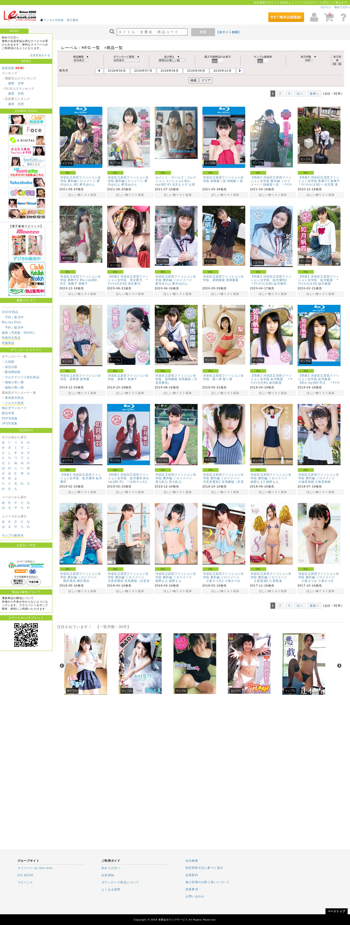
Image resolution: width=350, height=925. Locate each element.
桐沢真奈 (83, 581)
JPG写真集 (10, 423)
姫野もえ (272, 481)
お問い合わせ (194, 896)
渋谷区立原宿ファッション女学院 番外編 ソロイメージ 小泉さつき (318, 577)
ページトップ (336, 911)
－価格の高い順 (13, 387)
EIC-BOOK (26, 875)
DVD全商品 (10, 312)
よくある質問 (110, 889)
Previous (62, 666)
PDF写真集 (10, 418)
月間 (21, 83)
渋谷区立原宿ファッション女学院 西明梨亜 (223, 278)
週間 (11, 83)
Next (339, 666)
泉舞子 (83, 283)
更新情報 (8, 68)
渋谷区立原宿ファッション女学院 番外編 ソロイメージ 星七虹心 (175, 478)
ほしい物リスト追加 (82, 194)
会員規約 (191, 875)
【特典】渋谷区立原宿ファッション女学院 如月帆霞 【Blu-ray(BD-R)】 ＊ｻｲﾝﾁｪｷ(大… (319, 381)
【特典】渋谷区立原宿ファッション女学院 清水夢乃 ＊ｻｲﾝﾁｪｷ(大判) (128, 280)
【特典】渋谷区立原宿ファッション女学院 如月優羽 (80, 476)
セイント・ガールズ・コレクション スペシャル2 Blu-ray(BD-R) (175, 181)
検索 (203, 32)
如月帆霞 (324, 283)
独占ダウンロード (14, 408)
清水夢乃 (134, 283)
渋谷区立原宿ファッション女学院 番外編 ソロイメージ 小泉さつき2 (223, 577)
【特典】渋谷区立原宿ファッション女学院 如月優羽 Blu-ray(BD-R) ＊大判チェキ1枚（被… (129, 480)
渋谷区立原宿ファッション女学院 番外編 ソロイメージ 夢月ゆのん (175, 280)
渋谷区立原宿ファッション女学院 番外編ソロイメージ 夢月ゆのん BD (80, 181)
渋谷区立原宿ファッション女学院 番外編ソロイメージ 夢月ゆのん (128, 181)
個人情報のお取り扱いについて (207, 882)
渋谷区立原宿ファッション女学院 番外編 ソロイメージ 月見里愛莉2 (223, 478)
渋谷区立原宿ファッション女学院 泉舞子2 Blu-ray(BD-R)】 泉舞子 (80, 280)
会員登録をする (40, 55)
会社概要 (191, 860)
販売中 (19, 317)
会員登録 (107, 875)
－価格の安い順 (13, 382)
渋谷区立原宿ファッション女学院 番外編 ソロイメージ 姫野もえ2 (271, 478)
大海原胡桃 (323, 481)
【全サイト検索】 (228, 32)
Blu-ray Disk (11, 322)
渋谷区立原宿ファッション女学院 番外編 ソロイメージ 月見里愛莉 (128, 577)
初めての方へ (342, 7)
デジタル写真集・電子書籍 (61, 20)
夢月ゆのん (87, 184)
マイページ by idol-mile (35, 868)
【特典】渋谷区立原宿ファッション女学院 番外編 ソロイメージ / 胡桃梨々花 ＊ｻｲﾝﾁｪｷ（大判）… (271, 183)
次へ (300, 93)
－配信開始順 (11, 372)
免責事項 (191, 889)
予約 (8, 317)
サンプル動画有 (13, 535)
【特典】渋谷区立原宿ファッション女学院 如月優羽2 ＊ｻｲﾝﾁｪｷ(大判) (271, 280)
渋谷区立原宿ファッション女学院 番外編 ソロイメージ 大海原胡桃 (318, 478)
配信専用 (8, 413)
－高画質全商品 (13, 397)
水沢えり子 (180, 184)
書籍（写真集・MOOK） (19, 332)
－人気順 (8, 361)
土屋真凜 (275, 581)
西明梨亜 (232, 280)
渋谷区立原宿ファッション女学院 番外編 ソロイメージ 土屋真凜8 (271, 577)
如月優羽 (280, 283)
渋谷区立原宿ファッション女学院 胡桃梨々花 (223, 179)
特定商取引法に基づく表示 (204, 868)
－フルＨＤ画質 (13, 403)
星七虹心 (175, 481)
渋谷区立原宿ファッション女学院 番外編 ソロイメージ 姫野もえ (175, 577)
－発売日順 (10, 367)
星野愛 (85, 379)
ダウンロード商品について (120, 882)
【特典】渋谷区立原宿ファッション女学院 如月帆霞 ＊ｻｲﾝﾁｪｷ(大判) (318, 280)
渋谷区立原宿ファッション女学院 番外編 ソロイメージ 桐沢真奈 (80, 577)
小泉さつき (233, 581)
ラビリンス (25, 882)
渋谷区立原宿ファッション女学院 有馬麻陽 (175, 377)
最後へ (314, 93)
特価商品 (8, 343)
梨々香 (227, 379)
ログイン (325, 7)
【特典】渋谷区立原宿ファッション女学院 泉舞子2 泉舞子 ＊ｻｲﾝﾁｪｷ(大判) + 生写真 (320, 181)
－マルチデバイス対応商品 (21, 377)
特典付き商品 (11, 337)
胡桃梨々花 (235, 181)
